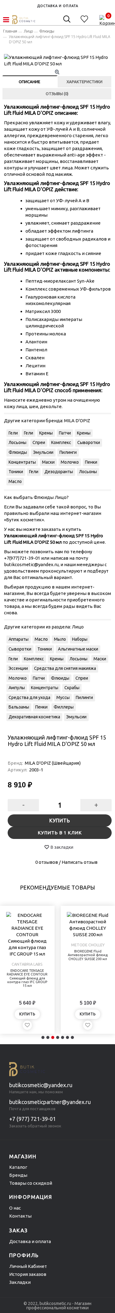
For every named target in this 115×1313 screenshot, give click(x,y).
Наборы (79, 639)
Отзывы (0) (57, 93)
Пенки (91, 462)
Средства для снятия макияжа (65, 668)
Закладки (20, 1282)
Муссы (63, 697)
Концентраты (22, 462)
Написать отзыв (80, 862)
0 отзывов (46, 862)
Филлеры (64, 707)
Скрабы (71, 687)
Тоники (16, 471)
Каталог (18, 1167)
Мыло (60, 639)
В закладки (62, 847)
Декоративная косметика (34, 716)
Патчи (65, 433)
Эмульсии (43, 452)
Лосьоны (17, 442)
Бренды (18, 1175)
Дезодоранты (58, 471)
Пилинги (68, 452)
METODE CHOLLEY (88, 945)
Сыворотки (88, 442)
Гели (13, 433)
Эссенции (18, 668)
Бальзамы (19, 707)
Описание (29, 81)
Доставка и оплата (30, 1241)
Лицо (78, 626)
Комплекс (61, 442)
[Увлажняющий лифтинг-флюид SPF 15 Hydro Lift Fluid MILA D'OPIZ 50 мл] (58, 60)
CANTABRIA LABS (27, 964)
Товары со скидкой (30, 1183)
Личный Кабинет (28, 1266)
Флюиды (18, 452)
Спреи (39, 442)
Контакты (20, 1215)
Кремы (46, 433)
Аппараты (19, 639)
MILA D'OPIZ (77, 420)
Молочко (70, 462)
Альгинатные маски (78, 649)
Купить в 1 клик (60, 832)
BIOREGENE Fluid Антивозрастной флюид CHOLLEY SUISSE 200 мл (88, 954)
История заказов (27, 1274)
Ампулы (17, 687)
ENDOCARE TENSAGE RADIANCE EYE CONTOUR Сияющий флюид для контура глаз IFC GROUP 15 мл (27, 978)
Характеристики (84, 81)
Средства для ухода (29, 697)
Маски (48, 462)
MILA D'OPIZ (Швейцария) (53, 763)
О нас (15, 1208)
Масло (15, 481)
